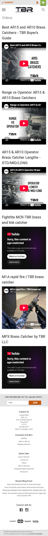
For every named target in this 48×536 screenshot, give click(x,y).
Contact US (24, 460)
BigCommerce (16, 534)
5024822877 (8, 2)
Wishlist (24, 438)
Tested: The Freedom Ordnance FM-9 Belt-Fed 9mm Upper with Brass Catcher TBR (24, 494)
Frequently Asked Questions (24, 469)
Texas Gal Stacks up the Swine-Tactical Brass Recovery (24, 487)
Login (20, 441)
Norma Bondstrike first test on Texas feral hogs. (24, 484)
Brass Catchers (24, 457)
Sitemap (29, 532)
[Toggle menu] (4, 9)
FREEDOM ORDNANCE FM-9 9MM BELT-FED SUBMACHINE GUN (24, 490)
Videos (24, 463)
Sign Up (27, 441)
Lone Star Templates (35, 534)
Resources (24, 472)
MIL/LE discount (24, 466)
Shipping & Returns (24, 444)
